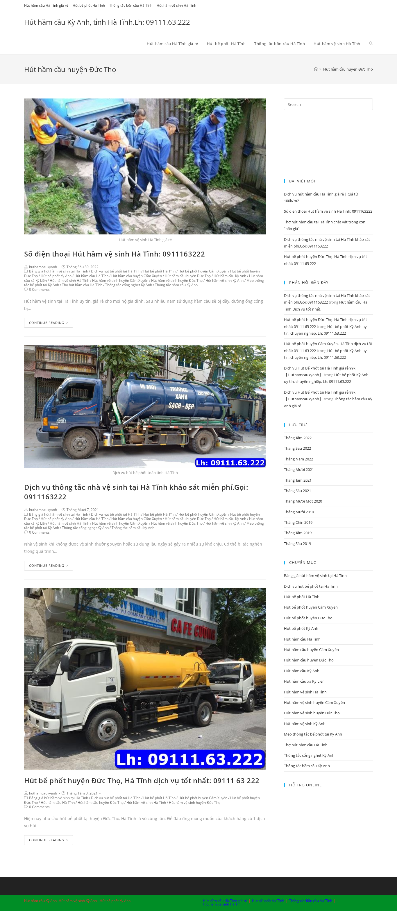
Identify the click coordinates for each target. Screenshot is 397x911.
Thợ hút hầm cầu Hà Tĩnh (82, 284)
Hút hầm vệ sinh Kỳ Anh (224, 280)
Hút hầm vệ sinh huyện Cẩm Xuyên (120, 280)
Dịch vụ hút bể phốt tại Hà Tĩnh (115, 271)
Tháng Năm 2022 (298, 459)
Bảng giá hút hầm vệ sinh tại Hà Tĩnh (58, 271)
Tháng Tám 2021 (298, 480)
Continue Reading (46, 322)
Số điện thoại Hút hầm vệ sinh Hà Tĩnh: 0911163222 (114, 254)
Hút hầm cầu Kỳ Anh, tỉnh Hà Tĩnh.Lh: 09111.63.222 (107, 22)
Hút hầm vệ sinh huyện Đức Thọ (177, 280)
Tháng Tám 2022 (298, 437)
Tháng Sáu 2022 (297, 448)
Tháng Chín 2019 (298, 522)
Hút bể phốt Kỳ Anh (56, 275)
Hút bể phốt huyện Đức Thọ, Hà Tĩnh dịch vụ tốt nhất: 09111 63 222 (142, 780)
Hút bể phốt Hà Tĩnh (89, 5)
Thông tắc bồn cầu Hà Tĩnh (130, 5)
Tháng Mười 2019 (299, 511)
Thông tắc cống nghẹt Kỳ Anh (128, 284)
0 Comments (39, 289)
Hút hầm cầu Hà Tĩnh (91, 275)
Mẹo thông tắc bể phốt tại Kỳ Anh (313, 734)
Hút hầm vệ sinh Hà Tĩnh (176, 5)
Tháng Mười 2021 (299, 469)
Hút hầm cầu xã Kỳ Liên (304, 681)
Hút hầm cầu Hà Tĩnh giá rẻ (46, 5)
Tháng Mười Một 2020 (303, 501)
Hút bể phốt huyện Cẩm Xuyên (202, 271)
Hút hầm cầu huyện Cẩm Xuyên (136, 275)
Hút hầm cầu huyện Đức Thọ (188, 275)
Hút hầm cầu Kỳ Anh (230, 275)
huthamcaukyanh (43, 266)
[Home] (316, 69)
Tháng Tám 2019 (298, 532)
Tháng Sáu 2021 (297, 490)
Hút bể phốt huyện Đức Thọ (308, 618)
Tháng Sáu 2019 (297, 543)
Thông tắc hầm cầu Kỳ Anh (176, 284)
